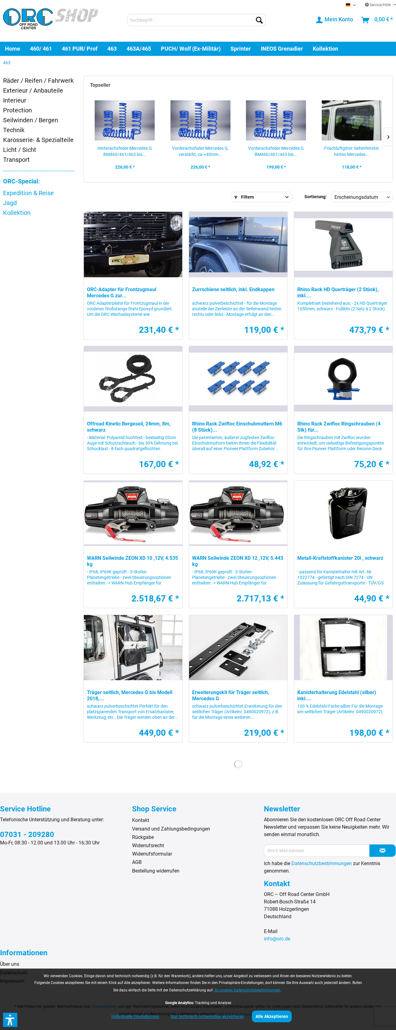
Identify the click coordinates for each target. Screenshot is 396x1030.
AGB (137, 862)
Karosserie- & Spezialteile (38, 140)
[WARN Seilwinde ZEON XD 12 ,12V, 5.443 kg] (238, 513)
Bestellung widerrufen (155, 871)
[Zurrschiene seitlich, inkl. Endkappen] (238, 244)
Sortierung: (315, 196)
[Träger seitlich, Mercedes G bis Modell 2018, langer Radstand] (133, 647)
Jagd (10, 203)
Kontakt (140, 820)
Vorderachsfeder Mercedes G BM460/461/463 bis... (276, 151)
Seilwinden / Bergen (30, 120)
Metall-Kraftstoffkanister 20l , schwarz (340, 558)
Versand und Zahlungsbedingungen (171, 829)
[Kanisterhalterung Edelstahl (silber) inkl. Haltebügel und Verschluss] (343, 647)
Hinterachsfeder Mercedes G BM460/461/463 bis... (124, 151)
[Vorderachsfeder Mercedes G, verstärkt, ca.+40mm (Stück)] (200, 120)
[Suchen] (259, 20)
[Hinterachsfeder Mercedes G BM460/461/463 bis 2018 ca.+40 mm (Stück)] (125, 120)
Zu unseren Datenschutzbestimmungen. (247, 990)
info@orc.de (277, 939)
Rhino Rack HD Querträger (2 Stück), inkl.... (338, 293)
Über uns (9, 964)
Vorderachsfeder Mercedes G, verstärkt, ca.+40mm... (200, 151)
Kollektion (17, 212)
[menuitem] (196, 20)
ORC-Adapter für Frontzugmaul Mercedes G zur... (121, 293)
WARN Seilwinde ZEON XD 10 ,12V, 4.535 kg (132, 561)
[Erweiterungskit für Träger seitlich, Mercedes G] (238, 647)
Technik (13, 130)
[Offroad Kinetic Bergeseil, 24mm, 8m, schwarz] (133, 379)
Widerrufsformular (152, 854)
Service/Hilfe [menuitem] (380, 5)
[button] (10, 1020)
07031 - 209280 (27, 834)
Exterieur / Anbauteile (33, 90)
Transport (16, 159)
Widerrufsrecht (148, 845)
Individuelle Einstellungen (135, 1016)
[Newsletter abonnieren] (382, 850)
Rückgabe (143, 837)
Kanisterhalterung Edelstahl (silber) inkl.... (336, 695)
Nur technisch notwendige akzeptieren (207, 1016)
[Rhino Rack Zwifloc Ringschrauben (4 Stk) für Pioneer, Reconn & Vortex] (343, 379)
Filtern (247, 197)
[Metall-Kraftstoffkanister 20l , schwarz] (343, 513)
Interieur (14, 100)
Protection (17, 110)
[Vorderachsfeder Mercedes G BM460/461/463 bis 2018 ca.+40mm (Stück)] (276, 120)
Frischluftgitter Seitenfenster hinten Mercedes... (351, 151)
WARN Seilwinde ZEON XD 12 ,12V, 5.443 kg (237, 561)
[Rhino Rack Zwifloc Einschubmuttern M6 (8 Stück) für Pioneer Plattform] (238, 379)
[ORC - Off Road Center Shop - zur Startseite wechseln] (50, 20)
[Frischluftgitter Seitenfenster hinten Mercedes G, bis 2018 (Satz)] (352, 120)
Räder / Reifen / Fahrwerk (38, 80)
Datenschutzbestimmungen (321, 863)
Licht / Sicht (19, 149)
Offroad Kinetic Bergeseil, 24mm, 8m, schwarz (128, 427)
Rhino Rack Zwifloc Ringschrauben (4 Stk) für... (339, 427)
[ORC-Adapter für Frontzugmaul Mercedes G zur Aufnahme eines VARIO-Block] (133, 244)
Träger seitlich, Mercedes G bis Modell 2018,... (129, 695)
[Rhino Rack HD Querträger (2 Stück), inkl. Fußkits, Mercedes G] (343, 244)
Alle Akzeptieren (272, 1016)
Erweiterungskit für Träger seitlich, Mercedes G (230, 695)
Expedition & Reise (28, 193)
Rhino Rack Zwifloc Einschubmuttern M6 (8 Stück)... (237, 427)
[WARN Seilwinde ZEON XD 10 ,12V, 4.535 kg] (133, 513)
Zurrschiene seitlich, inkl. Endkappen (233, 289)
